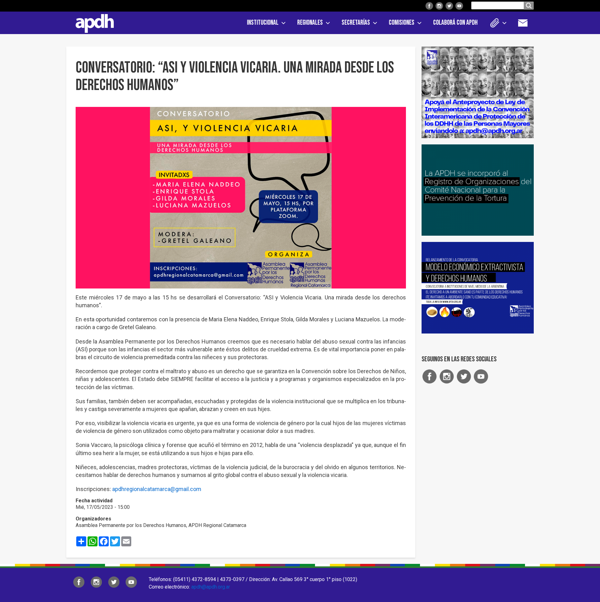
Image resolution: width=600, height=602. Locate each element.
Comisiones (401, 22)
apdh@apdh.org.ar (210, 587)
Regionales (310, 22)
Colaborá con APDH (455, 22)
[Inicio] (92, 22)
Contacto (526, 23)
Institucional (262, 22)
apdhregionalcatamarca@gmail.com (156, 489)
